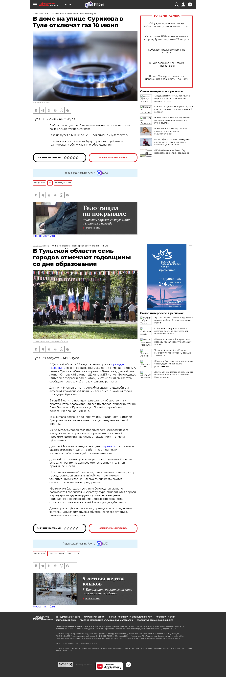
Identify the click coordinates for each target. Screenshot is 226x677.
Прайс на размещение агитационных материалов (106, 620)
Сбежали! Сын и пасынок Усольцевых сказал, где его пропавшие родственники (173, 364)
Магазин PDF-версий (94, 617)
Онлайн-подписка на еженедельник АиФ (130, 617)
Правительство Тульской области (50, 341)
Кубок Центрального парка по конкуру (166, 51)
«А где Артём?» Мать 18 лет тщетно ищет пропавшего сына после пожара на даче (172, 98)
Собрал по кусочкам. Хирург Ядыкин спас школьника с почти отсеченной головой (173, 109)
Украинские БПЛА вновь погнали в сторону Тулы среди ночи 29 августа (166, 38)
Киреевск (108, 446)
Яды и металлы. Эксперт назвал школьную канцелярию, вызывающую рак (170, 131)
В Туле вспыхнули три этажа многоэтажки (166, 64)
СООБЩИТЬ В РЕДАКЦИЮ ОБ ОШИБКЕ (155, 620)
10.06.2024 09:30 (41, 13)
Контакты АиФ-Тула (66, 620)
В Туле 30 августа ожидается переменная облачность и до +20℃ (166, 77)
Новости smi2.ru (44, 235)
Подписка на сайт (165, 617)
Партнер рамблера (84, 665)
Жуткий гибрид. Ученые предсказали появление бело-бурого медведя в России (173, 320)
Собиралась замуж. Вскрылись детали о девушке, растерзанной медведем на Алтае (171, 331)
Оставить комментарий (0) (113, 157)
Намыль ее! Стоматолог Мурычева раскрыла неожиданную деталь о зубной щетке (172, 120)
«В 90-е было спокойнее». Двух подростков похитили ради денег (171, 151)
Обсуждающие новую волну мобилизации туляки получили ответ (167, 25)
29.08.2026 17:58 (41, 245)
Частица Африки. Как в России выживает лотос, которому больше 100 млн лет (172, 353)
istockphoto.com (41, 102)
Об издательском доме (68, 617)
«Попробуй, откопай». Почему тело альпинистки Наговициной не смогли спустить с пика (172, 142)
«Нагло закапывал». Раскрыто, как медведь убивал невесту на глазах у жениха (172, 342)
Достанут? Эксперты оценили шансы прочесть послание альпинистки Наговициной (173, 374)
